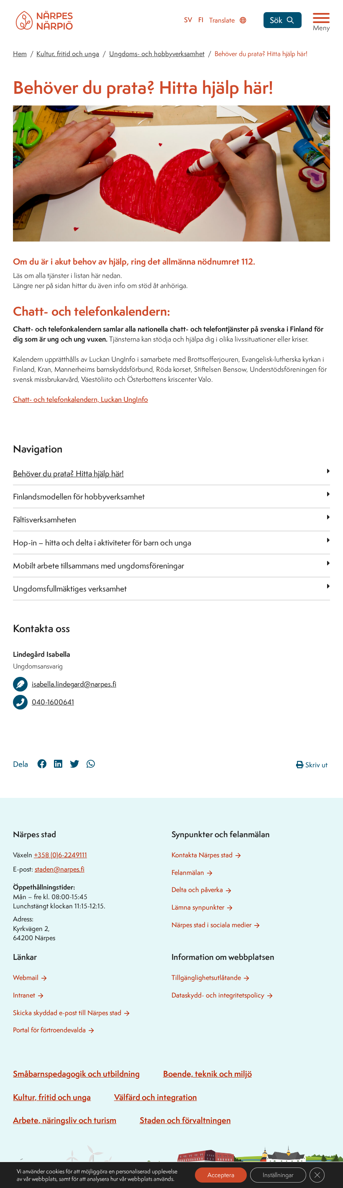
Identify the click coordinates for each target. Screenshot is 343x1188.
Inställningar (278, 1175)
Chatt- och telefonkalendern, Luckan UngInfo (80, 399)
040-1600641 (53, 702)
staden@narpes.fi (59, 869)
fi (200, 19)
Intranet (24, 995)
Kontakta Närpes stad (202, 855)
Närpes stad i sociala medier (211, 925)
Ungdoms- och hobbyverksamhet (157, 53)
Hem (20, 53)
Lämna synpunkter (198, 907)
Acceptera (220, 1175)
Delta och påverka (197, 889)
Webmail (25, 977)
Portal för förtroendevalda (49, 1030)
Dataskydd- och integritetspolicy (218, 995)
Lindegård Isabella (41, 654)
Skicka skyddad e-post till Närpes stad (67, 1012)
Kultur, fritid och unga (67, 53)
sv (188, 19)
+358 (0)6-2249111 (60, 855)
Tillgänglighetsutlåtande (206, 977)
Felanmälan (188, 872)
